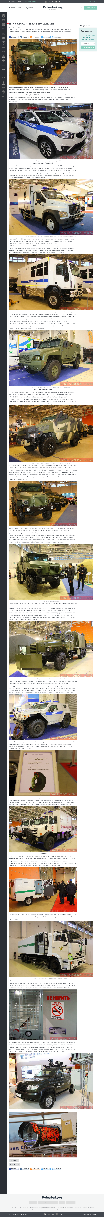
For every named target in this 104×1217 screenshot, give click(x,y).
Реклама (19, 1)
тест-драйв (42, 1203)
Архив (25, 1214)
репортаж (33, 1203)
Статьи (20, 8)
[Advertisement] (43, 1182)
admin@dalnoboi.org (30, 1)
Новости (12, 8)
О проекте (12, 1)
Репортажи (13, 1160)
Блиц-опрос (70, 1203)
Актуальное (29, 8)
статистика (53, 1203)
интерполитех (14, 1164)
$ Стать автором (92, 1)
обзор (62, 1203)
